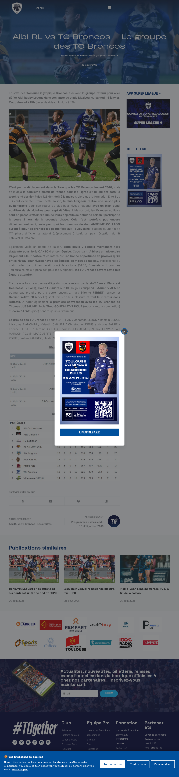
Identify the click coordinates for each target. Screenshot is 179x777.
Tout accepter (113, 764)
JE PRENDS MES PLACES (89, 432)
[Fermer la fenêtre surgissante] (124, 331)
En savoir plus (20, 769)
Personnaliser (162, 764)
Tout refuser (138, 764)
